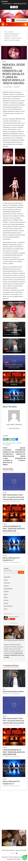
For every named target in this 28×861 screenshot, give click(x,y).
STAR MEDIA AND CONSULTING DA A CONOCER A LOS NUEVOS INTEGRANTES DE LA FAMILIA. (20, 454)
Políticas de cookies (20, 850)
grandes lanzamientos (10, 443)
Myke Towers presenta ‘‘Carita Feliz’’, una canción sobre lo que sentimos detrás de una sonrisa (13, 497)
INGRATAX (18, 443)
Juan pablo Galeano (8, 86)
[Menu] (6, 24)
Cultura (6, 580)
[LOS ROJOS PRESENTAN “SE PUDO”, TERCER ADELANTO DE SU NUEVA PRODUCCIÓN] (14, 513)
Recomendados (8, 606)
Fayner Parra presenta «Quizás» (13, 691)
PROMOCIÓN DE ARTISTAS (20, 3)
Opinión (6, 603)
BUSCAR (21, 572)
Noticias (6, 600)
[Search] (23, 24)
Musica (6, 349)
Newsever (9, 859)
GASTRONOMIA (8, 589)
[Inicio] (3, 24)
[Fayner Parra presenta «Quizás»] (14, 345)
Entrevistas (7, 583)
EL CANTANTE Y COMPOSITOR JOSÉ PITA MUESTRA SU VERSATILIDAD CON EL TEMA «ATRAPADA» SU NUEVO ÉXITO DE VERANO (8, 456)
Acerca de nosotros (7, 3)
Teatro (5, 609)
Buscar (6, 568)
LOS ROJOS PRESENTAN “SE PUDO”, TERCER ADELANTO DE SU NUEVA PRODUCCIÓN (14, 528)
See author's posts (14, 428)
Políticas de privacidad (8, 850)
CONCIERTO (7, 577)
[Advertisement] (14, 810)
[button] (6, 24)
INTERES (6, 591)
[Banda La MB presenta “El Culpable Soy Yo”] (14, 544)
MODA (5, 594)
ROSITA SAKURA (7, 444)
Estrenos (4, 61)
